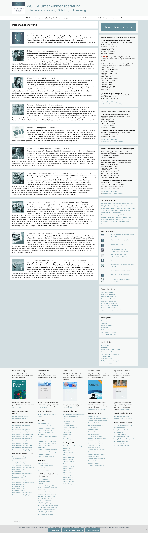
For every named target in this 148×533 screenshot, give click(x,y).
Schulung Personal (93, 452)
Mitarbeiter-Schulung (94, 445)
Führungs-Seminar (93, 427)
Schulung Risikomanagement (96, 454)
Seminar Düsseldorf (68, 457)
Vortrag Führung (118, 432)
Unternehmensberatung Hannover (22, 441)
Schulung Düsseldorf (69, 455)
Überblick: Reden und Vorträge (122, 418)
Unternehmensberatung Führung (21, 465)
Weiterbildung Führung (44, 503)
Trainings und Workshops (108, 334)
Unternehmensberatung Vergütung (22, 495)
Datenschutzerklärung (93, 530)
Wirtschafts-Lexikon (107, 363)
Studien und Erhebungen (108, 352)
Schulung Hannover (68, 466)
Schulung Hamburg (68, 461)
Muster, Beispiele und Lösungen (110, 349)
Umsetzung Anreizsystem (45, 426)
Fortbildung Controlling (44, 492)
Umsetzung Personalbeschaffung (47, 449)
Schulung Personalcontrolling (96, 449)
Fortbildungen (67, 434)
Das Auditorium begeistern (121, 416)
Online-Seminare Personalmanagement (42, 51)
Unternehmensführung (107, 292)
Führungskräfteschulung (95, 436)
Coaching (104, 323)
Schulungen (67, 423)
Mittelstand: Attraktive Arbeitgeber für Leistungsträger (48, 148)
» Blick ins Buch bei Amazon (96, 409)
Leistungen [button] (65, 18)
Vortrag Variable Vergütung (121, 445)
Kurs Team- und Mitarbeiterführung (48, 505)
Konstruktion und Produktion (109, 305)
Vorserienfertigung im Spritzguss (111, 212)
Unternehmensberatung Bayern (21, 430)
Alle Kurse (40, 483)
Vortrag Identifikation (119, 434)
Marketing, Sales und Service (109, 308)
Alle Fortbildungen (43, 479)
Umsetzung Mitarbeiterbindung (47, 441)
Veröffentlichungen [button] (86, 18)
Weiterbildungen (67, 439)
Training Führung (93, 429)
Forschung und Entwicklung (109, 299)
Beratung (104, 321)
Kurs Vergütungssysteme (45, 498)
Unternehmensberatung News (110, 354)
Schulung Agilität (93, 416)
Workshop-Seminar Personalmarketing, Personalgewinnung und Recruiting (56, 260)
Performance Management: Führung (120, 270)
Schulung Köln (67, 473)
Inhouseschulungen (69, 425)
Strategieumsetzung (43, 423)
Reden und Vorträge (107, 330)
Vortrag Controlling (119, 427)
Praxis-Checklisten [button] (102, 18)
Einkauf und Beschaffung (108, 294)
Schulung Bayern (68, 452)
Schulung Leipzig (68, 475)
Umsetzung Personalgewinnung (47, 452)
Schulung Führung (93, 432)
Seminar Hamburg (68, 464)
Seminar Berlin (67, 450)
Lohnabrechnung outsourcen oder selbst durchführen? (117, 203)
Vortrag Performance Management (123, 439)
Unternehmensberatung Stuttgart (22, 450)
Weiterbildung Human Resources (47, 494)
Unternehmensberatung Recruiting (22, 492)
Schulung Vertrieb (93, 463)
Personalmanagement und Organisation (112, 310)
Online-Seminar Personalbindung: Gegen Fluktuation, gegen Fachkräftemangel (58, 202)
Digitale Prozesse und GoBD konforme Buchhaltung (116, 217)
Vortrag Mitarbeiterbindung (121, 436)
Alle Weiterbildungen (44, 481)
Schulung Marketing (94, 441)
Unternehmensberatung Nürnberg (22, 447)
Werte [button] (74, 18)
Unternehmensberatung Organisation (23, 480)
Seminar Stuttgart (68, 484)
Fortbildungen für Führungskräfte (47, 507)
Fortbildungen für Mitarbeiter (46, 509)
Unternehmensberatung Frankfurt (22, 436)
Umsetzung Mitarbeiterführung (47, 443)
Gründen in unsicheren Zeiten (109, 224)
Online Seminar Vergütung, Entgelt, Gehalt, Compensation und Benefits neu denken (60, 173)
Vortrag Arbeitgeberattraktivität (122, 425)
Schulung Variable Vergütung (96, 458)
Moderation (104, 327)
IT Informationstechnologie (109, 303)
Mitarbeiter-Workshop (44, 470)
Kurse (64, 436)
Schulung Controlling (94, 423)
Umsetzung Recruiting (44, 454)
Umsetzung (41, 416)
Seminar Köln (66, 470)
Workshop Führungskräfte (45, 465)
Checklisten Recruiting (35, 33)
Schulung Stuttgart (68, 481)
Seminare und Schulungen (108, 332)
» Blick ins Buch (16, 407)
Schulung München (68, 479)
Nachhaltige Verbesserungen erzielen (73, 414)
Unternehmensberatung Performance (23, 482)
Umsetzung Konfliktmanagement (47, 436)
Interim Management (107, 325)
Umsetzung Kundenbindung (46, 439)
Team (112, 260)
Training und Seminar (116, 244)
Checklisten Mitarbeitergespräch (119, 240)
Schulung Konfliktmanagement (97, 438)
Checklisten (104, 347)
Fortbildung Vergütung (44, 500)
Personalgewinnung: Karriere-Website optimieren (46, 128)
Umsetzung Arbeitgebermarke (46, 428)
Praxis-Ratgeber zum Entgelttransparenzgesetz (115, 219)
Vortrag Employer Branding (121, 430)
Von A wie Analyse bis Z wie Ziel (47, 414)
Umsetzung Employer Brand (46, 430)
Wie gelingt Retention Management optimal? (114, 206)
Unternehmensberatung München (22, 445)
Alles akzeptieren (55, 530)
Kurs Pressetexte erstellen (45, 514)
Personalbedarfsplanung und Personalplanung (45, 105)
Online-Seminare (69, 421)
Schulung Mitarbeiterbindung (96, 443)
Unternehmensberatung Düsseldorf (22, 434)
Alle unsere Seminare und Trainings (112, 104)
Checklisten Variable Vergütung (119, 274)
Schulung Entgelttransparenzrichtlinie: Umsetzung (115, 210)
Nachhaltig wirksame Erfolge (20, 416)
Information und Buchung (109, 102)
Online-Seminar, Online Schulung (72, 446)
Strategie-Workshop (43, 463)
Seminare (67, 419)
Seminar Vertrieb (93, 461)
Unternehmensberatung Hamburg (22, 438)
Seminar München (68, 477)
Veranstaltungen (106, 356)
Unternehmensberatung (19, 418)
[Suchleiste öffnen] (121, 18)
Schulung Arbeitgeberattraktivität (98, 418)
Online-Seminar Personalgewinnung (41, 78)
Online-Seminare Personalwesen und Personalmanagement (50, 233)
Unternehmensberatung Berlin (21, 432)
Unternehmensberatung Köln (20, 443)
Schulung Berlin (67, 448)
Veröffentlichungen (106, 358)
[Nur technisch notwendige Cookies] (146, 529)
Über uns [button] (114, 18)
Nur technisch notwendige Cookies (73, 530)
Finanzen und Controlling (108, 296)
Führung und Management (108, 301)
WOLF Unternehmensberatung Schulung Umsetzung (43, 18)
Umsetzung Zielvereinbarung (46, 456)
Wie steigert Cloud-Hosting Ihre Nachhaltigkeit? (115, 221)
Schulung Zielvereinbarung (96, 465)
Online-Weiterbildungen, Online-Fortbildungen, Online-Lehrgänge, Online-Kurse (47, 487)
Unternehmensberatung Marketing (22, 473)
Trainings (66, 430)
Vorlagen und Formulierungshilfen (111, 361)
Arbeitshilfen (105, 345)
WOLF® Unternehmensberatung (53, 6)
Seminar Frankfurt (68, 459)
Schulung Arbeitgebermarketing (97, 420)
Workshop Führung (43, 468)
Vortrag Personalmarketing (121, 441)
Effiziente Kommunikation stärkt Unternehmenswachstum (118, 208)
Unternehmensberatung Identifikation (23, 467)
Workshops (67, 432)
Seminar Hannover (68, 468)
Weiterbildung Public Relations (46, 512)
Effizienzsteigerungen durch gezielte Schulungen (115, 215)
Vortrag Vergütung (118, 443)
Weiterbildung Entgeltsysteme (46, 496)
